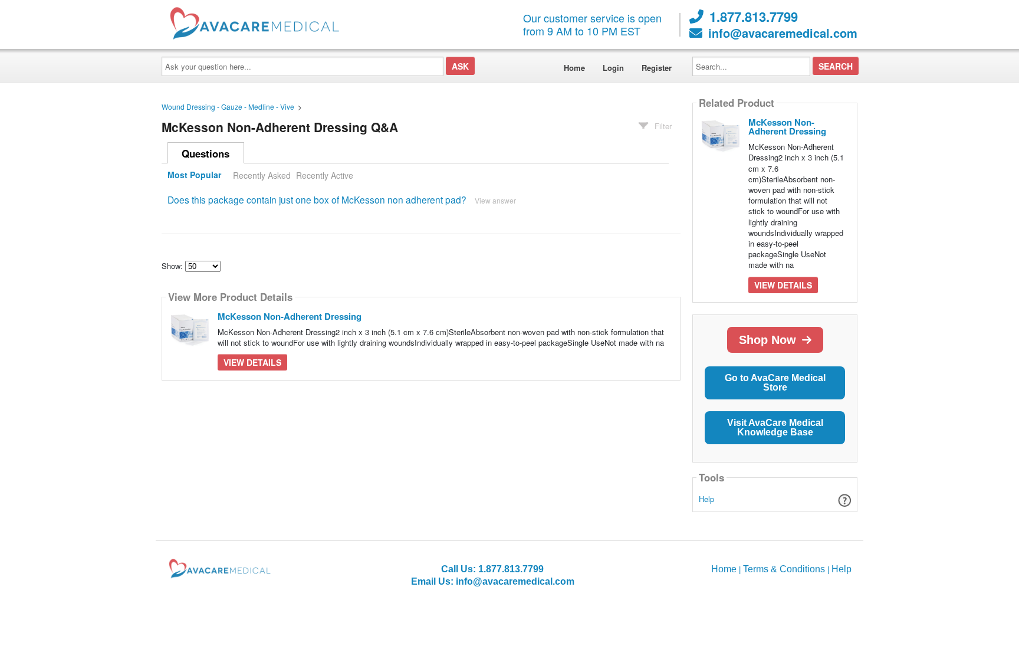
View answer (495, 200)
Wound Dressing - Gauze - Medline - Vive (228, 106)
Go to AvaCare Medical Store (775, 382)
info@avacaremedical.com (782, 33)
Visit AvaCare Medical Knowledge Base (775, 427)
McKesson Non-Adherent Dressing (289, 316)
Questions (205, 153)
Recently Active (324, 175)
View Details (252, 362)
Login (613, 67)
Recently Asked (262, 175)
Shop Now (767, 339)
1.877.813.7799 (753, 16)
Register (657, 67)
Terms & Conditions (784, 569)
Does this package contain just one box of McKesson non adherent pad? (316, 199)
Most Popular (194, 175)
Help (706, 498)
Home (574, 67)
